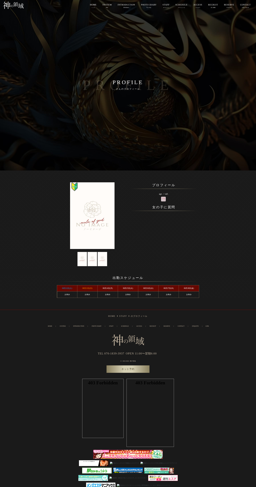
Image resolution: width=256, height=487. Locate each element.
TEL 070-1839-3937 (111, 353)
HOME (93, 6)
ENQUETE (195, 326)
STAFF (166, 6)
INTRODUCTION (126, 6)
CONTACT (245, 6)
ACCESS (197, 6)
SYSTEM (107, 6)
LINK (207, 326)
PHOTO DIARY (149, 6)
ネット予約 (128, 369)
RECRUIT (213, 6)
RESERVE (229, 6)
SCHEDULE (181, 6)
